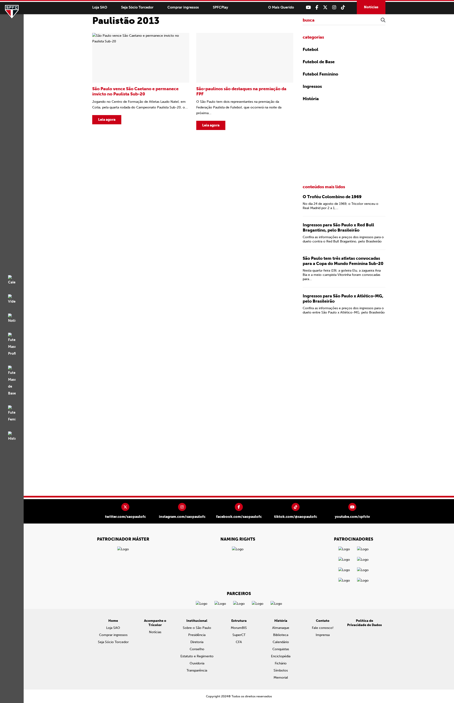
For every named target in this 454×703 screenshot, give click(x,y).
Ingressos (312, 86)
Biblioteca (280, 635)
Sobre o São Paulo (197, 628)
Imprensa (323, 635)
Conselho (197, 649)
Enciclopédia (280, 656)
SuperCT (238, 635)
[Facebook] (316, 7)
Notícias (371, 7)
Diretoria (196, 642)
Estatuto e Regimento (197, 656)
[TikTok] (343, 7)
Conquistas (280, 649)
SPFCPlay (220, 7)
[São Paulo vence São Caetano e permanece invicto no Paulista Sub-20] (140, 81)
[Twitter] (325, 7)
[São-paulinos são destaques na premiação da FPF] (244, 81)
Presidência (196, 635)
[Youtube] (308, 7)
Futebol (310, 49)
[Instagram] (334, 7)
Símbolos (281, 670)
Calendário (281, 642)
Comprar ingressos (183, 7)
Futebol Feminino (320, 74)
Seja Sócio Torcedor (137, 7)
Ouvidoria (197, 663)
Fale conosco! (322, 628)
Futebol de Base (319, 61)
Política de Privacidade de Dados (364, 623)
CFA (239, 642)
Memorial (281, 678)
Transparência (197, 670)
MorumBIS (239, 628)
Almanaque (280, 628)
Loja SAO (99, 7)
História (311, 98)
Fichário (281, 663)
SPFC (12, 12)
